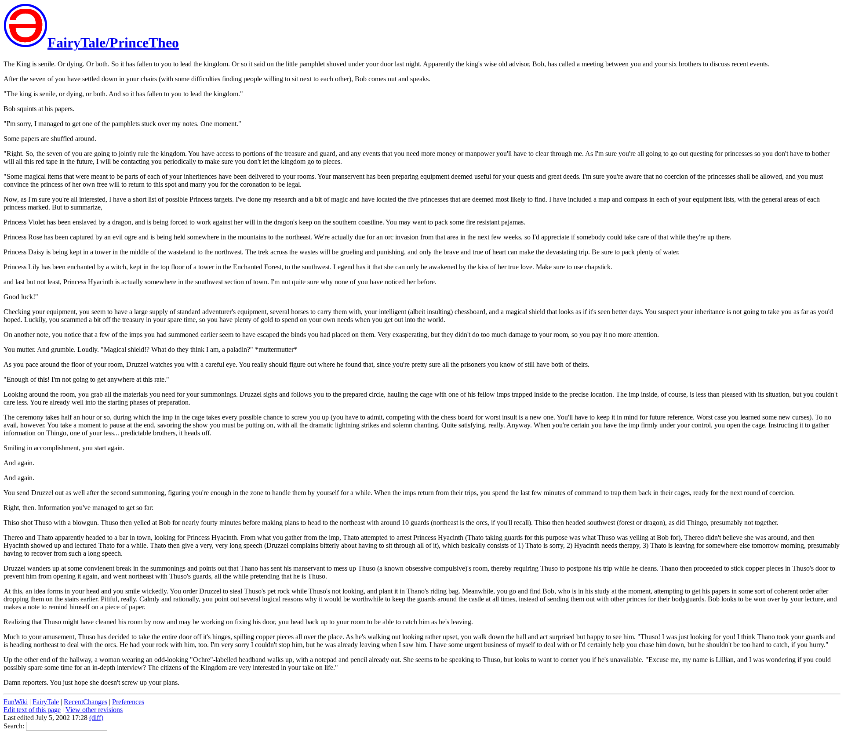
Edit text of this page (32, 709)
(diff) (96, 717)
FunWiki (16, 701)
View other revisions (94, 709)
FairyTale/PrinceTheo (113, 43)
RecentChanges (85, 701)
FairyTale (46, 701)
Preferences (128, 701)
